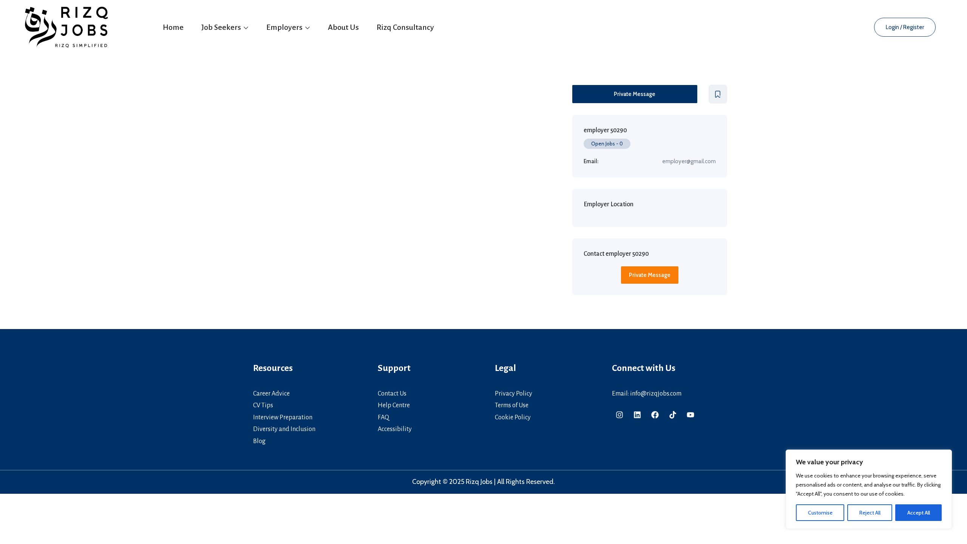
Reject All (869, 512)
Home (173, 27)
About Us (343, 27)
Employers (285, 27)
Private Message (634, 94)
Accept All (918, 512)
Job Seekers (222, 27)
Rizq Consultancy (405, 27)
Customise (820, 512)
